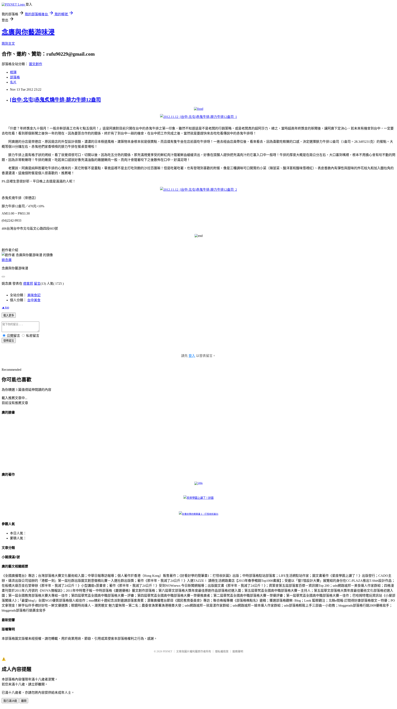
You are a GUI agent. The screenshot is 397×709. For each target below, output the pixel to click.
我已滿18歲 (10, 700)
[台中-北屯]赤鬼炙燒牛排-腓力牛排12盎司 (55, 99)
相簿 (13, 72)
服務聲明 (237, 651)
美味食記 (34, 295)
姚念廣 (7, 260)
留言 (37, 283)
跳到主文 (8, 43)
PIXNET (167, 651)
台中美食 (34, 300)
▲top (5, 307)
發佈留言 (8, 340)
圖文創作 (35, 64)
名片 (13, 82)
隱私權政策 (221, 651)
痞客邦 (28, 283)
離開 (23, 700)
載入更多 (8, 315)
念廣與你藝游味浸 (28, 32)
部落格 (15, 77)
